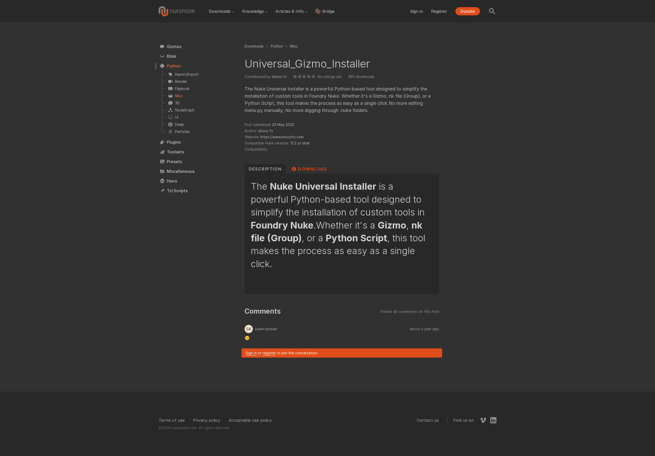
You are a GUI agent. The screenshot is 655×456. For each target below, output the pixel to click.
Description (265, 169)
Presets (174, 161)
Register (439, 11)
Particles (182, 131)
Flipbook (182, 88)
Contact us (428, 420)
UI (176, 117)
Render (181, 81)
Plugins (174, 142)
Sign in (416, 11)
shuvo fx (279, 76)
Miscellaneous (180, 171)
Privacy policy (206, 420)
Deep (179, 124)
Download (312, 169)
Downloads (220, 11)
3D (177, 103)
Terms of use (172, 420)
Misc (179, 96)
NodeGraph (184, 110)
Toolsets (175, 151)
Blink (171, 56)
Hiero (172, 181)
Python (174, 66)
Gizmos (174, 46)
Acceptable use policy (250, 420)
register (269, 353)
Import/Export (187, 74)
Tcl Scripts (177, 190)
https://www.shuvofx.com (282, 137)
